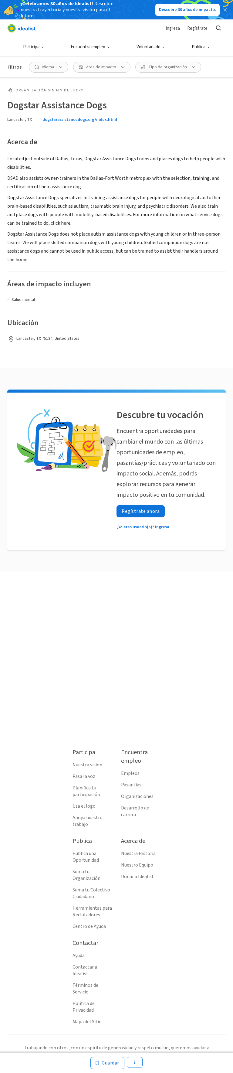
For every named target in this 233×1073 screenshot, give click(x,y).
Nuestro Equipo (137, 865)
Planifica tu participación (86, 791)
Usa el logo (84, 806)
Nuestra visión (87, 764)
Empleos (130, 773)
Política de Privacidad (84, 1006)
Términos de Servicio (85, 988)
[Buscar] (218, 28)
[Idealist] (21, 28)
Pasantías (131, 785)
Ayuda (79, 955)
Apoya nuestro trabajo (88, 821)
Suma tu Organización (86, 875)
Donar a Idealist (137, 876)
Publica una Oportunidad (86, 857)
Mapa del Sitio (87, 1021)
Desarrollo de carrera (135, 811)
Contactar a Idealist (85, 970)
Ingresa (173, 28)
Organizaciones (137, 796)
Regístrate (197, 28)
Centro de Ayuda (89, 926)
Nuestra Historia (138, 853)
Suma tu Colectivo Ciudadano (91, 893)
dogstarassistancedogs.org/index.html (79, 120)
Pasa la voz (84, 776)
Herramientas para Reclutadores (92, 911)
